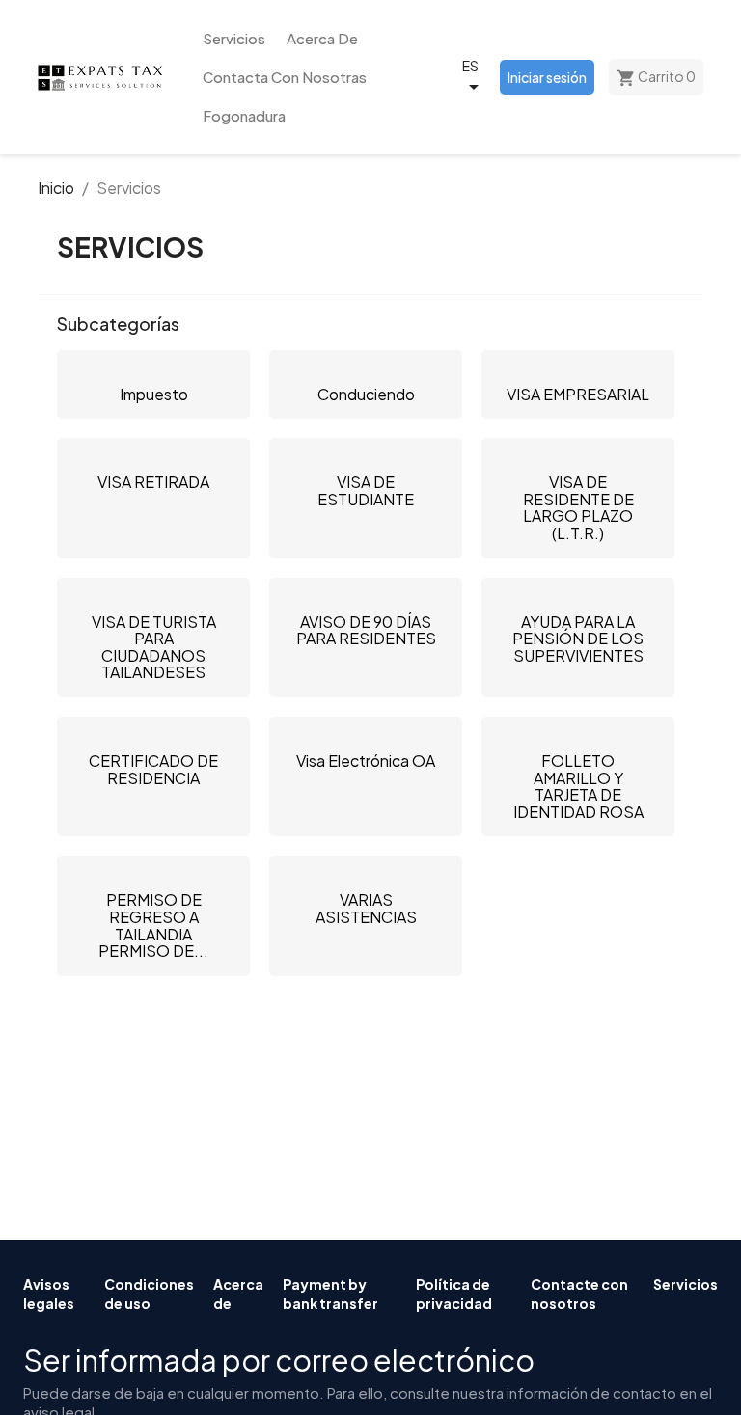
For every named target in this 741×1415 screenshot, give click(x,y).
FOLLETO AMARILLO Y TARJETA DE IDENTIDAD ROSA (578, 786)
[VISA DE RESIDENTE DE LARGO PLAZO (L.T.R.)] (578, 456)
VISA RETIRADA (153, 482)
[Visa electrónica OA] (365, 735)
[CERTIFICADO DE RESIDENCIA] (153, 735)
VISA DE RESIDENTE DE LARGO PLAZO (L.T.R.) (578, 507)
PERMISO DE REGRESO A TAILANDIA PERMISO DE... (153, 925)
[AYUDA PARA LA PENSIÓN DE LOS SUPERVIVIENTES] (578, 596)
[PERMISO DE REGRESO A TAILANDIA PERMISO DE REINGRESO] (153, 874)
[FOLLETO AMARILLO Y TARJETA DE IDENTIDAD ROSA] (578, 735)
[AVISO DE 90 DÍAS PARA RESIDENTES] (365, 596)
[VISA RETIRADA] (153, 456)
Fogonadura (244, 115)
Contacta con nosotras (285, 77)
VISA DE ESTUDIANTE (365, 490)
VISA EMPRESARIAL (578, 394)
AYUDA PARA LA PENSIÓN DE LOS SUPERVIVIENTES (578, 639)
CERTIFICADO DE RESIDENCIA (153, 769)
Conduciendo (366, 394)
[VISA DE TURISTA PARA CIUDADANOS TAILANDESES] (153, 596)
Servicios (234, 38)
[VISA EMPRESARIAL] (578, 368)
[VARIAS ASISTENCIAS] (365, 874)
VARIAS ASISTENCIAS (366, 908)
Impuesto (154, 394)
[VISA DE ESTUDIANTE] (365, 456)
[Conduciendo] (365, 368)
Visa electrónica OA (365, 760)
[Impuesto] (153, 368)
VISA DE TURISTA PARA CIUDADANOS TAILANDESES (154, 647)
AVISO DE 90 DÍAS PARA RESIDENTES (366, 630)
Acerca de (322, 38)
